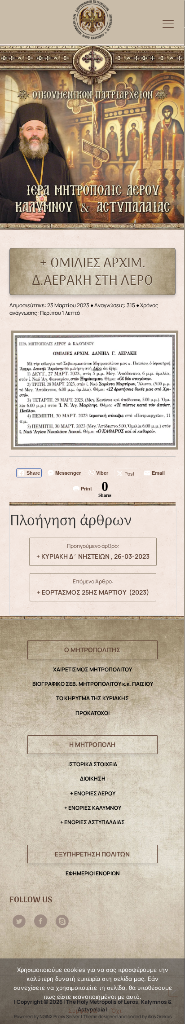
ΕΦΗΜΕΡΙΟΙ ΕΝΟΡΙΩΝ (93, 873)
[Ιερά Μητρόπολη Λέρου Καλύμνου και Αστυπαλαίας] (92, 17)
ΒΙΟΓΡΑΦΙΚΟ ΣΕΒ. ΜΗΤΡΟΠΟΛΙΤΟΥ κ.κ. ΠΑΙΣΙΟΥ (92, 684)
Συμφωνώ (83, 1010)
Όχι (116, 1010)
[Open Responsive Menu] (168, 23)
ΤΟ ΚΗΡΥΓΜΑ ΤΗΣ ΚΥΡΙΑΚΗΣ (92, 698)
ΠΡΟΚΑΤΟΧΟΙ (92, 713)
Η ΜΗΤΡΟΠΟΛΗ (92, 744)
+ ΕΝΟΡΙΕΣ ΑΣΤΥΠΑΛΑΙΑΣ (92, 822)
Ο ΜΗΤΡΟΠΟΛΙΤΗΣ (92, 649)
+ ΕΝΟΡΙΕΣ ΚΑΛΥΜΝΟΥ (92, 808)
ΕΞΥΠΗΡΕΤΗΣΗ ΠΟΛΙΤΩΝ (92, 854)
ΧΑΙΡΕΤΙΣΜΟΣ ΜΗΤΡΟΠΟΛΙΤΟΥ (92, 669)
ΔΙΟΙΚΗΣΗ (93, 778)
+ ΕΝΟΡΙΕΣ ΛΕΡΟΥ (92, 793)
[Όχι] (173, 992)
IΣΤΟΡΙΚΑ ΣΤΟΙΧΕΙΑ (92, 764)
